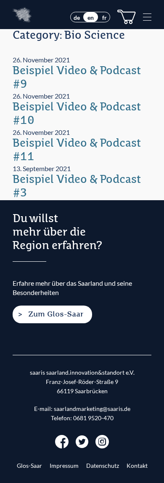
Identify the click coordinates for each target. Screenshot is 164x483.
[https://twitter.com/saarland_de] (82, 441)
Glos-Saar (29, 465)
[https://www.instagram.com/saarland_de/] (102, 441)
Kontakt (137, 465)
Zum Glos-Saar (55, 314)
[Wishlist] (126, 17)
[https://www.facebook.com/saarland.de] (62, 441)
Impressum (64, 465)
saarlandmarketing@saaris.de (92, 408)
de (77, 17)
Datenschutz (102, 465)
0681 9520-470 (93, 418)
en (90, 17)
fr (104, 17)
